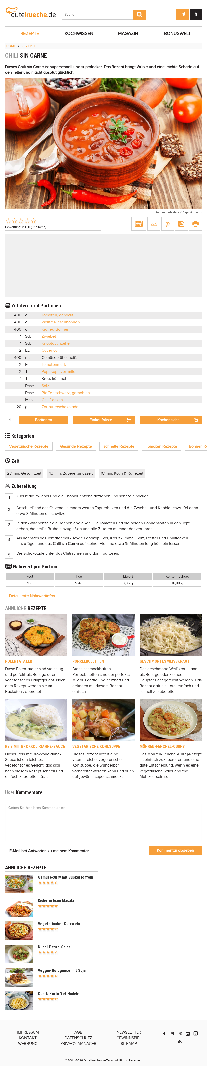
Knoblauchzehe (56, 343)
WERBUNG (27, 1043)
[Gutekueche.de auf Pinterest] (181, 1033)
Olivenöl (49, 350)
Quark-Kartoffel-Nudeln (58, 993)
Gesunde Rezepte (76, 446)
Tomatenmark (54, 364)
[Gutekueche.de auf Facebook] (164, 1033)
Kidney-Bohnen (55, 329)
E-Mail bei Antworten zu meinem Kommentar (48, 851)
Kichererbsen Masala (56, 900)
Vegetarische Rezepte (28, 446)
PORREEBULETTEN (88, 661)
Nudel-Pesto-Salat (54, 947)
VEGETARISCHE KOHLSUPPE (96, 746)
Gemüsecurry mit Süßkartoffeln (65, 877)
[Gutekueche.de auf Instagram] (188, 1034)
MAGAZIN (128, 33)
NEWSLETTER (129, 1032)
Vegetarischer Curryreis (59, 923)
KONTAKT (28, 1038)
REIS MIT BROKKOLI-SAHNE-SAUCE (35, 746)
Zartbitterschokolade (60, 407)
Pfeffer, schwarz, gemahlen (66, 393)
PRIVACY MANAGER (78, 1043)
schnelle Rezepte (119, 446)
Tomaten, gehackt (57, 315)
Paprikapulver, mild (58, 371)
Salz (45, 386)
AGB (78, 1032)
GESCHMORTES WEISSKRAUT (165, 661)
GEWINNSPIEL (128, 1038)
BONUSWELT (177, 33)
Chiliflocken (52, 400)
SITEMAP (129, 1043)
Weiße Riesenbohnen (61, 322)
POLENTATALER (18, 661)
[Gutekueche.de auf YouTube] (172, 1033)
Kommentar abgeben (175, 850)
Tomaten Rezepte (161, 446)
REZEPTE (29, 33)
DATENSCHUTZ (78, 1038)
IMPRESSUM (28, 1032)
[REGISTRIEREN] (196, 14)
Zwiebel (49, 336)
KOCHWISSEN (79, 33)
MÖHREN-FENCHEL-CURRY (162, 746)
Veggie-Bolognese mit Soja (62, 970)
